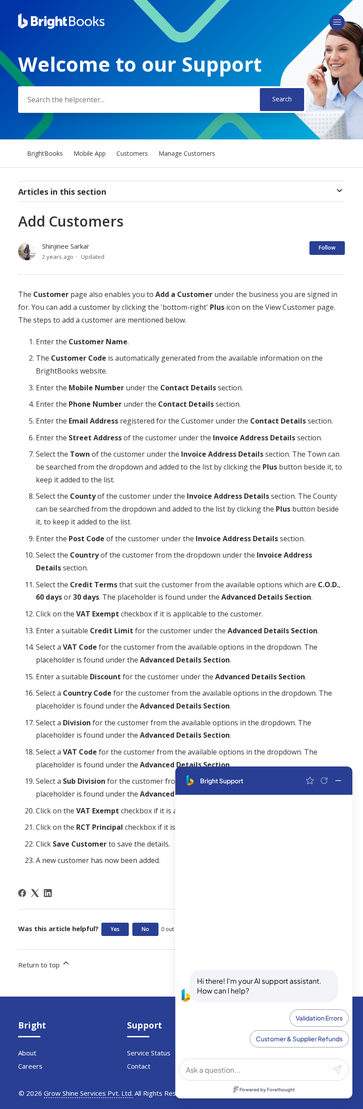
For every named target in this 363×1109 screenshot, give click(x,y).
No (145, 929)
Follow (327, 247)
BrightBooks (45, 153)
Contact (139, 1066)
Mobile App (90, 153)
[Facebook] (22, 893)
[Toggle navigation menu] (337, 22)
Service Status (148, 1052)
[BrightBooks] (61, 26)
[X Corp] (35, 893)
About (27, 1052)
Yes (115, 929)
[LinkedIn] (48, 893)
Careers (30, 1066)
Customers (132, 153)
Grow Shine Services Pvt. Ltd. (88, 1093)
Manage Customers (186, 153)
